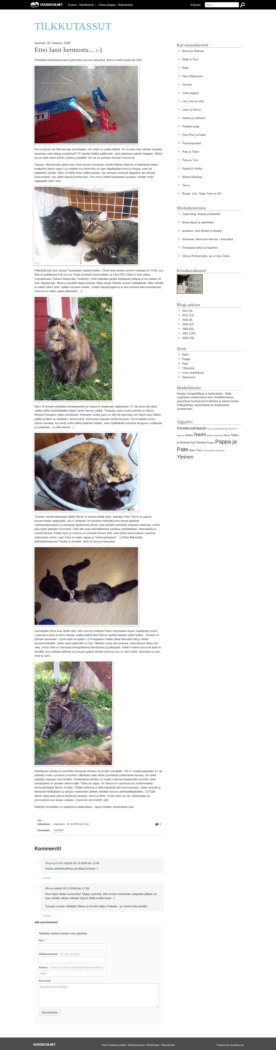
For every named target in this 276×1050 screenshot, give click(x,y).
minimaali (188, 239)
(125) (188, 333)
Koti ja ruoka (212, 429)
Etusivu (72, 5)
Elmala (186, 247)
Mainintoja (223, 429)
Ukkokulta (220, 451)
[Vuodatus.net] (44, 1044)
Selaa (107, 5)
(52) (188, 324)
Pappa (186, 359)
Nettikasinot (86, 5)
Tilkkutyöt (188, 368)
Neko (227, 435)
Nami (185, 354)
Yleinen (58, 830)
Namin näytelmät (215, 435)
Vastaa (47, 877)
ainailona (187, 230)
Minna (49, 888)
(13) (188, 315)
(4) (187, 310)
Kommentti (45, 980)
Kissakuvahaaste (191, 428)
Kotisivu (71, 967)
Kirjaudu (195, 5)
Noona (201, 442)
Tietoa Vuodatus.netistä (113, 1045)
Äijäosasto (188, 377)
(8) (187, 319)
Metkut (189, 435)
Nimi (42, 940)
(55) (188, 329)
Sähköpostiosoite (59, 954)
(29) (188, 338)
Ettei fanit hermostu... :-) (68, 50)
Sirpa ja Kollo (54, 863)
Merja (185, 222)
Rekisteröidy (125, 5)
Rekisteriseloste (136, 1045)
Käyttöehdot (153, 1045)
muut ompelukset (193, 372)
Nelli (193, 442)
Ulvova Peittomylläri (194, 256)
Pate (185, 363)
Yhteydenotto (168, 1045)
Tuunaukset (209, 450)
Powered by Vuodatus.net (230, 1045)
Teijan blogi (189, 214)
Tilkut (199, 450)
